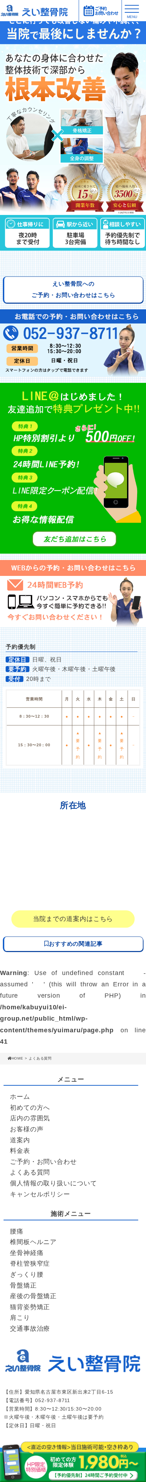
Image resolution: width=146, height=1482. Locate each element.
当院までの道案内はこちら (73, 918)
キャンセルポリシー (40, 1194)
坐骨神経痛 (27, 1252)
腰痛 (16, 1231)
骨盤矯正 (23, 1285)
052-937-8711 (52, 1400)
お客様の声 (27, 1129)
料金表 (20, 1150)
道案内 (20, 1140)
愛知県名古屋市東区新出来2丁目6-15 (69, 1392)
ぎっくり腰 (27, 1274)
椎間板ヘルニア (33, 1241)
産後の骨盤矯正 (33, 1296)
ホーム (20, 1096)
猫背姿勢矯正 (30, 1307)
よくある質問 (30, 1172)
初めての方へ (30, 1107)
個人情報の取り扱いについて (53, 1183)
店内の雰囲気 (30, 1118)
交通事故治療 (30, 1328)
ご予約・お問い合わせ (43, 1161)
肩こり (20, 1317)
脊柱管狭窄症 (30, 1263)
